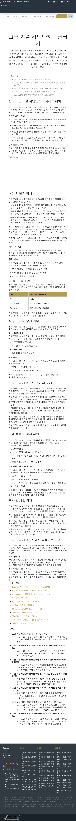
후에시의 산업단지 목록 (46, 780)
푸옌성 (34, 804)
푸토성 (30, 804)
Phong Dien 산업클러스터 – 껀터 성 (27, 609)
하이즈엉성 (6, 801)
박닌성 (35, 797)
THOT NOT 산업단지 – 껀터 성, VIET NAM (30, 620)
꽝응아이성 (49, 804)
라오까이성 (70, 801)
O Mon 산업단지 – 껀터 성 (23, 605)
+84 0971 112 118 (12, 784)
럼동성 (60, 801)
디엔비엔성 (32, 799)
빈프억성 (55, 797)
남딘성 (9, 804)
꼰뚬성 (49, 801)
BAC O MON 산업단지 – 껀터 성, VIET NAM (31, 587)
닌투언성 (25, 804)
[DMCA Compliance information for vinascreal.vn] (38, 817)
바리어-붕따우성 (12, 797)
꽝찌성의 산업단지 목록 (46, 778)
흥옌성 (32, 801)
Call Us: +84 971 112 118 (8, 1)
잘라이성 (49, 799)
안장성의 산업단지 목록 (63, 782)
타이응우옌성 (16, 806)
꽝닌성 (55, 804)
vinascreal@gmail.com (23, 1)
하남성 (58, 799)
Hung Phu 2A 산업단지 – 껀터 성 (25, 598)
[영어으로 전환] (49, 2)
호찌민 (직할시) (46, 806)
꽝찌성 (59, 804)
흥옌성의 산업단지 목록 (46, 761)
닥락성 (22, 799)
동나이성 (39, 799)
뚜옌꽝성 (57, 806)
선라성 (68, 804)
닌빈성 (20, 804)
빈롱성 (62, 806)
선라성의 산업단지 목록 (29, 781)
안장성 (5, 797)
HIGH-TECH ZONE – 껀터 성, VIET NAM (29, 590)
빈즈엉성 (49, 797)
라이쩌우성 (55, 801)
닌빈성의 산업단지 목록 (46, 764)
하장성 (54, 799)
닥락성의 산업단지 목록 (63, 757)
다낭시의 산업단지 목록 (46, 783)
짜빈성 (52, 806)
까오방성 (9, 799)
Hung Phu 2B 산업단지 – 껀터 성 (25, 601)
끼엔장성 (44, 801)
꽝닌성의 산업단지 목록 (29, 789)
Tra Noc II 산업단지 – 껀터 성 (24, 623)
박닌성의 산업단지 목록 (29, 787)
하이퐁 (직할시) (14, 801)
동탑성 (44, 799)
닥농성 (27, 799)
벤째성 (39, 797)
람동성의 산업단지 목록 (63, 764)
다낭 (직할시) (16, 799)
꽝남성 (43, 804)
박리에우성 (29, 797)
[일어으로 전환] (63, 2)
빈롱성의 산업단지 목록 (63, 785)
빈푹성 (67, 806)
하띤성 (70, 799)
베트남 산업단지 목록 (11, 769)
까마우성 (66, 797)
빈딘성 (44, 797)
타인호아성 (23, 806)
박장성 (19, 797)
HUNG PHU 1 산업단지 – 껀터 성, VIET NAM (31, 594)
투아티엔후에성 (31, 806)
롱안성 (5, 804)
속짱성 (64, 804)
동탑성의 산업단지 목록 (63, 780)
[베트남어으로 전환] (56, 2)
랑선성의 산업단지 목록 (29, 779)
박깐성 (23, 797)
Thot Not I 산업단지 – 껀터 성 (24, 612)
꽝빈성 (39, 804)
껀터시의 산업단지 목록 (63, 787)
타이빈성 (9, 806)
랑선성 (65, 801)
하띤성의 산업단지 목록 (46, 775)
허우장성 (21, 801)
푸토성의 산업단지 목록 (29, 784)
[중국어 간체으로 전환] (70, 2)
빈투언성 (60, 797)
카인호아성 (38, 801)
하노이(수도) (65, 799)
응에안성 (15, 804)
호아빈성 (27, 801)
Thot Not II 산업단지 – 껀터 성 (25, 616)
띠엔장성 (38, 806)
